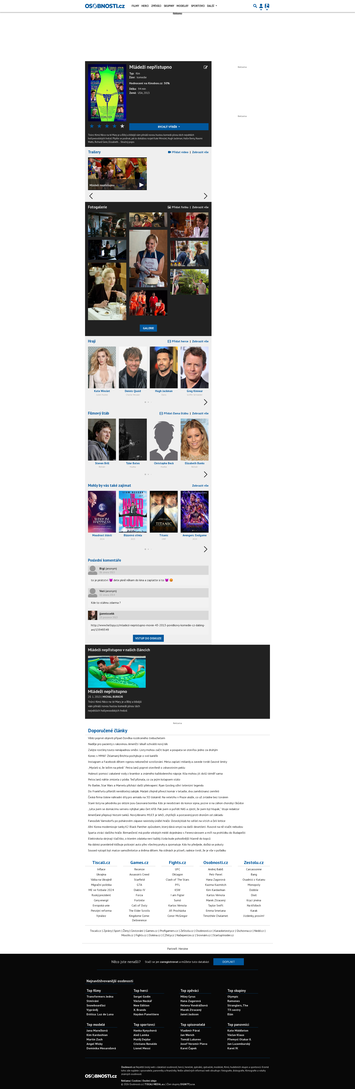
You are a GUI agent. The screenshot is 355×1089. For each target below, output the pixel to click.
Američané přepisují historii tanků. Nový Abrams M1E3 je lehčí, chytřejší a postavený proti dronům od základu (155, 815)
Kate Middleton (237, 1030)
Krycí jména (253, 900)
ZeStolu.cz (187, 931)
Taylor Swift (215, 905)
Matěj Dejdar (142, 1039)
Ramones (233, 1001)
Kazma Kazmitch (215, 885)
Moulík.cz (127, 935)
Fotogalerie (97, 206)
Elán (230, 1014)
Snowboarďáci (96, 1005)
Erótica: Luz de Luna (100, 1014)
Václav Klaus (235, 1035)
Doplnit (228, 962)
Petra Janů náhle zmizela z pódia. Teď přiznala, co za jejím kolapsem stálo (134, 779)
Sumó (177, 900)
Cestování (137, 931)
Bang (254, 874)
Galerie (148, 328)
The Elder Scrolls (139, 910)
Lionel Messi (141, 1048)
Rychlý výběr (168, 127)
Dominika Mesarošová (101, 1048)
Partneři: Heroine (177, 948)
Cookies (136, 1080)
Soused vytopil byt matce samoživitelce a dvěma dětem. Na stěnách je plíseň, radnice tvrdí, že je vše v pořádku (157, 850)
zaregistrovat (169, 962)
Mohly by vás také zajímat (109, 485)
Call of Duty (139, 905)
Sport (117, 931)
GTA (139, 885)
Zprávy (107, 931)
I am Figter (177, 895)
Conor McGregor (177, 916)
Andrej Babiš (215, 869)
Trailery (94, 151)
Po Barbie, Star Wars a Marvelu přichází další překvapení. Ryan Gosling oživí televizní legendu (146, 785)
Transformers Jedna (100, 996)
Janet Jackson (189, 1014)
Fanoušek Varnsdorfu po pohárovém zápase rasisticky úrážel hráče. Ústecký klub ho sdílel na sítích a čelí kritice (156, 821)
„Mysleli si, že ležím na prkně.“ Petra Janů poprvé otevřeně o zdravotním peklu (136, 767)
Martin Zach (95, 1039)
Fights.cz (177, 862)
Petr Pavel (215, 874)
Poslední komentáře (104, 560)
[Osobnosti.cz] (105, 5)
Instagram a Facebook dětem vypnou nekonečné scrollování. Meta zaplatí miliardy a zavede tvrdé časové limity (157, 762)
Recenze (139, 869)
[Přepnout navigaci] (261, 5)
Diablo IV (139, 890)
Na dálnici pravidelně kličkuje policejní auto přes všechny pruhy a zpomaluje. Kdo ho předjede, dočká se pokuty (155, 844)
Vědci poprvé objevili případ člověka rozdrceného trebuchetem (126, 738)
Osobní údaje (149, 1080)
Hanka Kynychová (145, 1030)
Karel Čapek (188, 1048)
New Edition (141, 1005)
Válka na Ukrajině (101, 879)
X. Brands (139, 1010)
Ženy (126, 931)
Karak (253, 910)
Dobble (253, 890)
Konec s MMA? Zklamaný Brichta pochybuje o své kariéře (123, 756)
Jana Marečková (97, 1030)
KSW (177, 890)
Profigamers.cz (169, 931)
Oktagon (177, 874)
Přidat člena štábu (175, 413)
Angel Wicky (95, 1044)
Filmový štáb (98, 413)
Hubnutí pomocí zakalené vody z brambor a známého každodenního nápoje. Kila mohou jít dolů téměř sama (155, 773)
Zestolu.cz (254, 862)
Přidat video (179, 152)
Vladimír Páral (190, 1030)
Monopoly (254, 885)
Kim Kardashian (215, 890)
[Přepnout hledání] (255, 5)
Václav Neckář (142, 1001)
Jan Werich (187, 1035)
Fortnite (139, 900)
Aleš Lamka (141, 1035)
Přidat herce (179, 341)
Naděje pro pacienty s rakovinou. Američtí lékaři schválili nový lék (128, 744)
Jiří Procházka (177, 910)
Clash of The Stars (177, 879)
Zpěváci (156, 6)
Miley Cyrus (187, 996)
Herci (145, 6)
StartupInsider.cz (223, 935)
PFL (177, 885)
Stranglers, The (237, 1005)
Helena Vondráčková (194, 1005)
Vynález (101, 916)
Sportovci (198, 6)
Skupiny (169, 6)
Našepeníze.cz (185, 935)
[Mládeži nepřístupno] (107, 92)
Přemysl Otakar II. (239, 1039)
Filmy (135, 6)
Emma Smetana (216, 910)
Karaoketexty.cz (224, 931)
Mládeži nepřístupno (150, 67)
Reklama (125, 1080)
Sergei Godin (142, 996)
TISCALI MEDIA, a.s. (155, 1084)
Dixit (254, 895)
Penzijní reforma (101, 910)
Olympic (232, 996)
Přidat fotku (179, 207)
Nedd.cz (259, 931)
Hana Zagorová (215, 879)
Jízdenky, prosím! (253, 916)
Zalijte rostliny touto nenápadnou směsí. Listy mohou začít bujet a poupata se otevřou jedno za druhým (153, 750)
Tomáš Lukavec (190, 1039)
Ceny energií (101, 900)
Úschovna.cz (244, 931)
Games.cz (139, 862)
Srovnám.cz (204, 935)
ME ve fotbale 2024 (101, 890)
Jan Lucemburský (238, 1044)
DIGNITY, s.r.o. (187, 1084)
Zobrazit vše (200, 152)
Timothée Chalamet (215, 916)
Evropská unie (101, 905)
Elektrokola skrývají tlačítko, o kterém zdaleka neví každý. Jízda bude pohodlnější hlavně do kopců (149, 838)
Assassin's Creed (139, 874)
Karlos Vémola (177, 905)
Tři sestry (234, 1010)
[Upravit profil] (206, 67)
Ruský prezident (101, 895)
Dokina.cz (155, 935)
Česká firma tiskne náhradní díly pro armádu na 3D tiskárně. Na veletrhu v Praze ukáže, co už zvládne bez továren (158, 797)
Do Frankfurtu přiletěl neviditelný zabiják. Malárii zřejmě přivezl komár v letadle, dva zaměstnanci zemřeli (153, 791)
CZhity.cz (168, 935)
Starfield (139, 879)
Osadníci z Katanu (254, 879)
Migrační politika (101, 885)
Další (211, 6)
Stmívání (93, 1001)
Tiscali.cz (101, 862)
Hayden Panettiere (146, 1014)
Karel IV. (232, 1048)
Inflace (101, 869)
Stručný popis (127, 142)
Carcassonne (254, 869)
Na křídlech (254, 905)
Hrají (92, 341)
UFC (177, 869)
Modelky (182, 6)
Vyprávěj (92, 1010)
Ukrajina (101, 874)
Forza (139, 895)
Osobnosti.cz (215, 862)
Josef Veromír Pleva (193, 1044)
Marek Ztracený (215, 900)
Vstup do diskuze (148, 638)
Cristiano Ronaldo (145, 1044)
